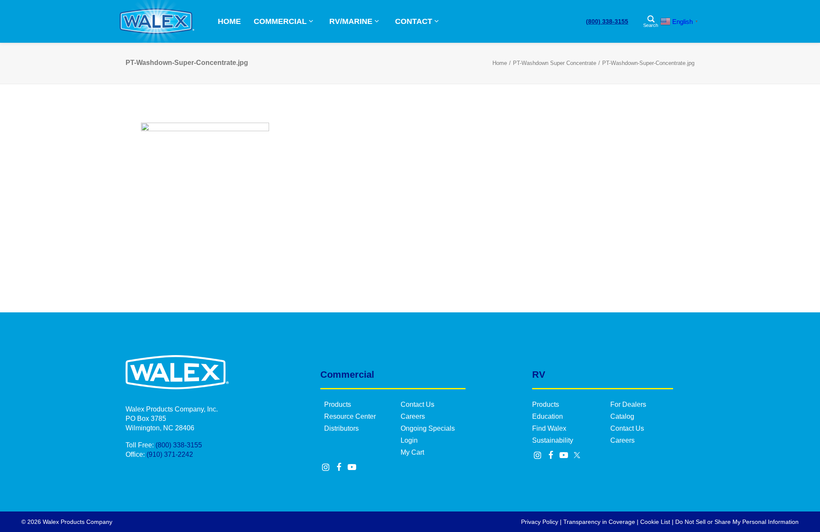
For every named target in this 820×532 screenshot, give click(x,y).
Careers (413, 416)
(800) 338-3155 (607, 21)
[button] (325, 468)
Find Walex (549, 428)
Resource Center (350, 416)
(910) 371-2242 (169, 454)
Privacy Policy (539, 521)
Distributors (341, 428)
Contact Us (417, 404)
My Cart (412, 452)
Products (337, 404)
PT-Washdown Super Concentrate (554, 63)
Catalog (622, 416)
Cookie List (655, 521)
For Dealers (628, 404)
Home (499, 63)
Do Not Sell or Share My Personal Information (737, 521)
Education (547, 416)
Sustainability (552, 440)
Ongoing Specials (428, 428)
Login (409, 440)
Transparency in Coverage (599, 521)
